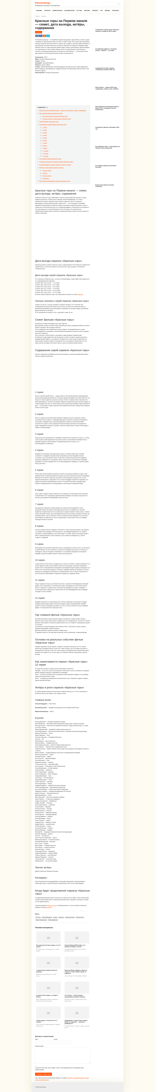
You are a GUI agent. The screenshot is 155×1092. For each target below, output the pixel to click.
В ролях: (45, 173)
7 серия (45, 143)
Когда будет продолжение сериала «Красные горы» (54, 181)
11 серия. (45, 153)
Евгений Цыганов (70, 917)
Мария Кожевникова (41, 920)
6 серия (45, 140)
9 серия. (45, 148)
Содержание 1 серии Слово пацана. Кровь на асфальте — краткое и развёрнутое (76, 1022)
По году (79, 10)
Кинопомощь (42, 3)
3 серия (45, 132)
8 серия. (45, 145)
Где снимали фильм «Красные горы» (50, 158)
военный (49, 907)
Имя (37, 1039)
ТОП (101, 10)
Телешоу (95, 10)
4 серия (45, 135)
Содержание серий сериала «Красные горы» (52, 124)
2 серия (45, 130)
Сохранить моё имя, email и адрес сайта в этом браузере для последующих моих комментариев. (59, 1068)
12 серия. (45, 156)
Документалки (70, 10)
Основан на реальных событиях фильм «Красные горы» (56, 161)
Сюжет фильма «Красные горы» (49, 121)
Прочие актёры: (47, 175)
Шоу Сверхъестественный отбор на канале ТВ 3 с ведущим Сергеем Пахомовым (107, 108)
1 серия (45, 127)
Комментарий (39, 1046)
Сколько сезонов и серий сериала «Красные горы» (57, 119)
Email (56, 1039)
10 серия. (45, 151)
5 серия (45, 138)
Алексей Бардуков (47, 917)
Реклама (87, 10)
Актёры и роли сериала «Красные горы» (51, 167)
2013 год (38, 917)
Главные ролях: (47, 170)
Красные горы (52, 905)
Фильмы (39, 10)
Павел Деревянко (53, 920)
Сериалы (47, 10)
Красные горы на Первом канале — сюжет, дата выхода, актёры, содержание (62, 110)
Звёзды (107, 10)
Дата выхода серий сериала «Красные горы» (55, 116)
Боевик (55, 917)
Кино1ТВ (80, 294)
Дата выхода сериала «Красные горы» (51, 113)
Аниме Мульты (57, 10)
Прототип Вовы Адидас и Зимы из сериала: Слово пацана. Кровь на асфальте (76, 972)
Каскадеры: (46, 178)
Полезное (115, 10)
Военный (61, 917)
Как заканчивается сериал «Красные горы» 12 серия (55, 164)
